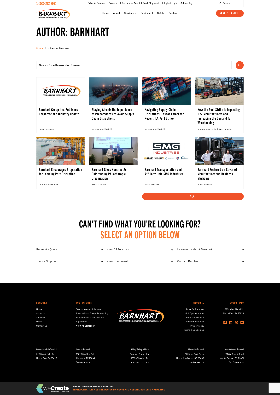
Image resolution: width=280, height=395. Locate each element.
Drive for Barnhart (97, 3)
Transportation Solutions (88, 309)
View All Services (118, 249)
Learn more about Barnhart (194, 249)
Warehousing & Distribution (90, 318)
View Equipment (117, 261)
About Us (41, 313)
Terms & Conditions (194, 330)
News (39, 322)
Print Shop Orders (195, 318)
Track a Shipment (47, 261)
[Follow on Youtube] (242, 322)
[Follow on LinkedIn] (230, 322)
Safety (160, 13)
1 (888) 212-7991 (46, 3)
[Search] (240, 65)
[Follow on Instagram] (236, 322)
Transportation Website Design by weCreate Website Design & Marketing (119, 390)
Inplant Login (170, 3)
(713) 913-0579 (83, 362)
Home (105, 13)
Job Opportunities (195, 313)
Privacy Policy (197, 326)
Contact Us (41, 326)
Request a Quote (230, 13)
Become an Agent (131, 3)
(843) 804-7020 (196, 362)
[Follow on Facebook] (225, 322)
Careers (113, 3)
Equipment (146, 13)
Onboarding (186, 3)
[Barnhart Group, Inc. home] (53, 13)
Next (193, 196)
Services (129, 13)
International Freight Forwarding (92, 313)
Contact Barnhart (188, 261)
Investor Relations (195, 322)
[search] (221, 3)
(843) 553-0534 (236, 362)
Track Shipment (151, 3)
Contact (173, 13)
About (116, 13)
